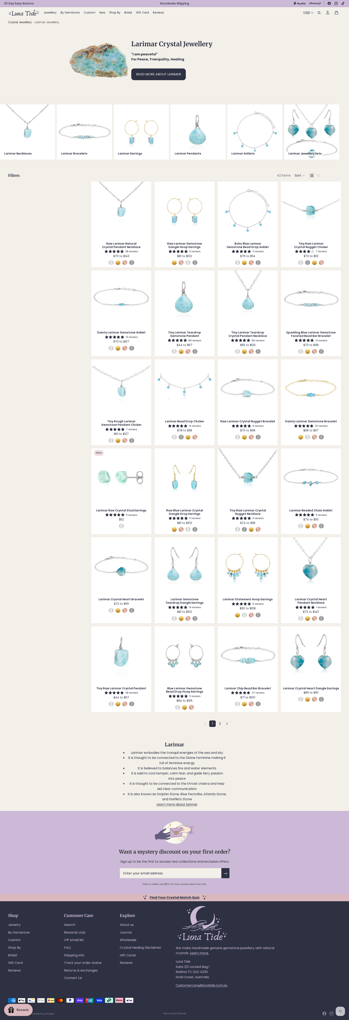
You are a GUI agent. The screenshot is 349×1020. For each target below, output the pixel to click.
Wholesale (128, 940)
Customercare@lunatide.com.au (201, 985)
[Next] (227, 723)
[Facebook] (329, 3)
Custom (14, 940)
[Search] (319, 12)
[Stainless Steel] (132, 262)
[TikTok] (343, 3)
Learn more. (199, 953)
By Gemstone (19, 932)
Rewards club (74, 932)
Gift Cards (128, 955)
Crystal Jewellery (20, 22)
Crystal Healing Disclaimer (140, 947)
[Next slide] (336, 132)
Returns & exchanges (81, 970)
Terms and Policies (174, 1013)
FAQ (67, 947)
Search (69, 924)
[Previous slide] (98, 210)
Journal (126, 932)
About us (127, 924)
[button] (300, 175)
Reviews (14, 970)
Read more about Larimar (158, 74)
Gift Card (15, 962)
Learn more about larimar (177, 804)
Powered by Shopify (42, 1013)
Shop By (14, 947)
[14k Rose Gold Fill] (125, 262)
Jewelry (14, 924)
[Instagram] (336, 3)
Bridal (12, 955)
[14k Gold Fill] (118, 262)
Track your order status (83, 962)
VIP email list (74, 940)
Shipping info (74, 955)
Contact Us (73, 978)
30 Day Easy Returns (19, 3)
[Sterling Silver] (111, 262)
